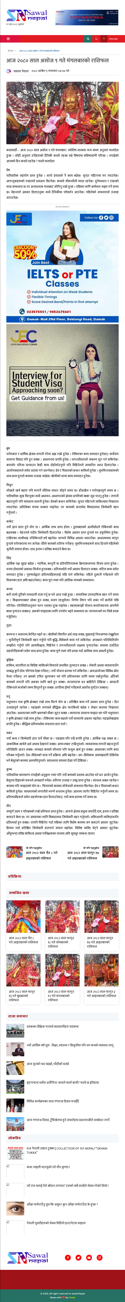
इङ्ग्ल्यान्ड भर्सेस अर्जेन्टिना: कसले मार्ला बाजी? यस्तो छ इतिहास (63, 1083)
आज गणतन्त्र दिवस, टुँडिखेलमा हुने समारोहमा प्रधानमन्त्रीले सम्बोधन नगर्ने (68, 1120)
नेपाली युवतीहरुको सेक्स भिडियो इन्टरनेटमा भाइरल (56, 1223)
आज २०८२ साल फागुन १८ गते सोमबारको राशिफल (61, 942)
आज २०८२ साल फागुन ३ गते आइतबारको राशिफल (101, 994)
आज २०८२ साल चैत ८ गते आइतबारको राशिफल (23, 940)
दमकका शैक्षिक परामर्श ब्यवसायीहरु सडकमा (53, 1026)
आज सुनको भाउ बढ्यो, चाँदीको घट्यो (48, 1064)
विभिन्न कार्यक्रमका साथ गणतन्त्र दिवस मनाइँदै (53, 1101)
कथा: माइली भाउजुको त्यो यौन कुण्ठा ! (48, 1167)
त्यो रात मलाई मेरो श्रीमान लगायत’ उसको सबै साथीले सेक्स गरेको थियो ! (67, 1186)
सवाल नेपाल (21, 71)
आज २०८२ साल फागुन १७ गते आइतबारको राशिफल (100, 942)
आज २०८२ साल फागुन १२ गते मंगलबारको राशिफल (61, 996)
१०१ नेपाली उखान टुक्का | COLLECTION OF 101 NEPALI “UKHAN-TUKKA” (67, 1151)
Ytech (72, 1298)
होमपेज (11, 51)
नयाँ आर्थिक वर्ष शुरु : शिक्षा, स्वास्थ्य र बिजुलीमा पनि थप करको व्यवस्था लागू (70, 1045)
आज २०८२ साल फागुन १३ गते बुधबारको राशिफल (22, 996)
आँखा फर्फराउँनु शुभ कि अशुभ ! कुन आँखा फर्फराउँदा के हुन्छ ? (62, 1204)
